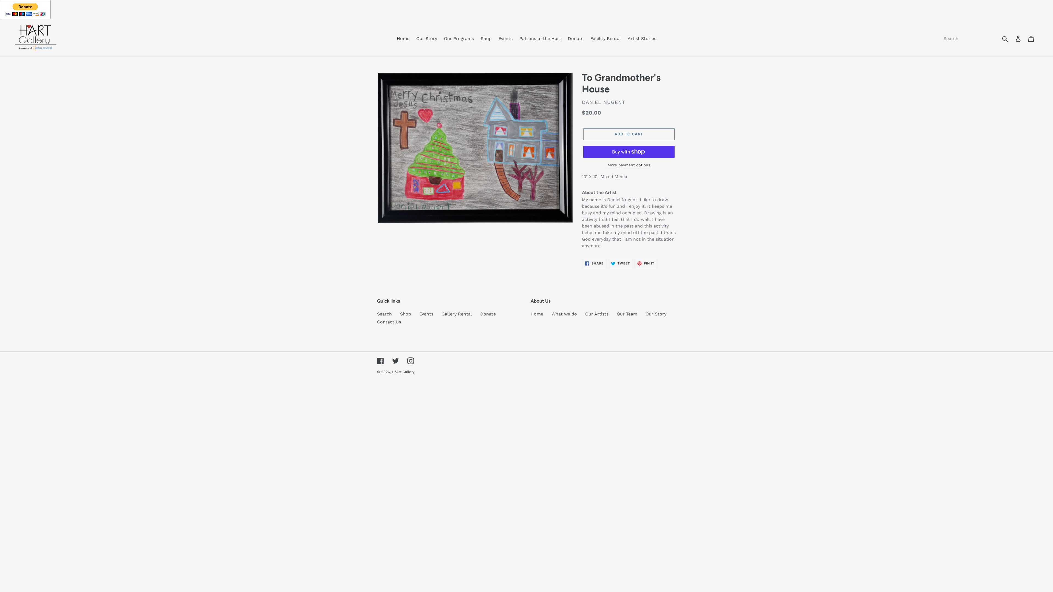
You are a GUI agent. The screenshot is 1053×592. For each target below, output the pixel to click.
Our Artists (596, 314)
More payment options (629, 165)
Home (537, 314)
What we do (564, 314)
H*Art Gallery (403, 372)
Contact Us (389, 322)
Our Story (656, 314)
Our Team (627, 314)
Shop (405, 314)
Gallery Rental (456, 314)
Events (426, 314)
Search (384, 314)
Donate (488, 314)
